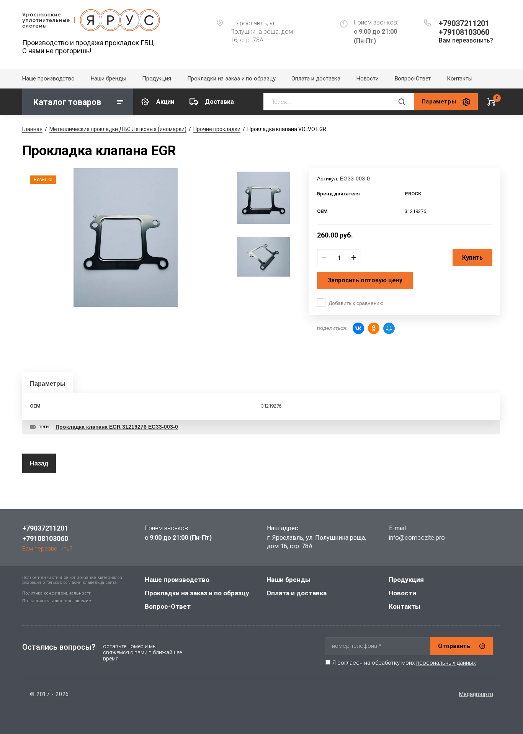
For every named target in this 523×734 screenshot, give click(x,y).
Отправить (454, 646)
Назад (39, 463)
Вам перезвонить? (466, 40)
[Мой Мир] (389, 328)
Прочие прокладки (216, 129)
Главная (32, 129)
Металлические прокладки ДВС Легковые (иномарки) (117, 129)
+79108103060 (464, 32)
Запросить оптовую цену (364, 280)
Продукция (156, 78)
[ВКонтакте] (358, 328)
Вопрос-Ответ (413, 78)
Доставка (219, 101)
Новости (367, 78)
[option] (125, 237)
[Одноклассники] (373, 328)
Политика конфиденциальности (57, 593)
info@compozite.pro (417, 537)
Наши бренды (108, 78)
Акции (165, 101)
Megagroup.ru (476, 694)
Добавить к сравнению (356, 303)
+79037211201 (464, 23)
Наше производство (48, 78)
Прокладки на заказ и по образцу (231, 78)
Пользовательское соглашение (56, 600)
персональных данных (446, 662)
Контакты (459, 78)
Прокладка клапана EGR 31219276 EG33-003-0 (117, 427)
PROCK (413, 194)
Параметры (47, 383)
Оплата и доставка (315, 78)
